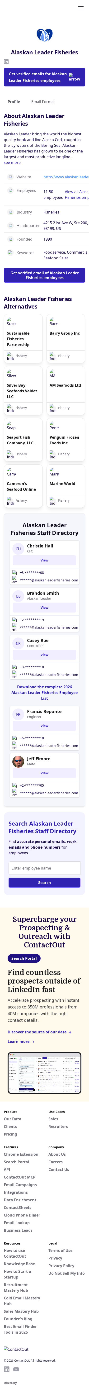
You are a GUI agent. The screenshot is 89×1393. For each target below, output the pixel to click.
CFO (30, 551)
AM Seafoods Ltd (65, 385)
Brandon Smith (43, 593)
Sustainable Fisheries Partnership (18, 339)
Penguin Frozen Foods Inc (64, 440)
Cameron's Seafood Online (21, 486)
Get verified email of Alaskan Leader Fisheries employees (44, 275)
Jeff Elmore (39, 758)
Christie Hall (40, 546)
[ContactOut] (27, 7)
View (44, 560)
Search (44, 882)
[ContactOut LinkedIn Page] (6, 1369)
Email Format (43, 101)
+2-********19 (32, 620)
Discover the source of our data (37, 1032)
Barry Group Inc (65, 333)
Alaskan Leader (39, 598)
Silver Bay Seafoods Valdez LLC (22, 391)
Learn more (18, 1041)
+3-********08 (32, 572)
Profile (14, 101)
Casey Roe (38, 640)
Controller (35, 645)
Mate (31, 764)
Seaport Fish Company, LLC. (21, 440)
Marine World (62, 483)
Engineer (34, 716)
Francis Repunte (44, 711)
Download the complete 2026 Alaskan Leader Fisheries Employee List (44, 692)
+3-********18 (32, 667)
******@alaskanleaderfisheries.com (49, 580)
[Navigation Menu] (80, 8)
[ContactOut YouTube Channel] (16, 1369)
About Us (57, 1154)
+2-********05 (32, 785)
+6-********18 (32, 738)
